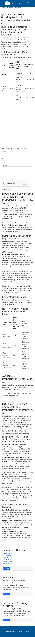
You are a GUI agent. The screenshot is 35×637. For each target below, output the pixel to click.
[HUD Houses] (7, 3)
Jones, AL (6, 557)
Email (4, 158)
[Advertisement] (17, 126)
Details (4, 165)
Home (4, 8)
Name (4, 152)
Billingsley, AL (7, 559)
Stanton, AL (6, 553)
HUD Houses (17, 3)
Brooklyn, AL (7, 555)
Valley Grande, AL (8, 562)
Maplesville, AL (7, 564)
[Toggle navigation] (28, 3)
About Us (6, 568)
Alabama (10, 8)
